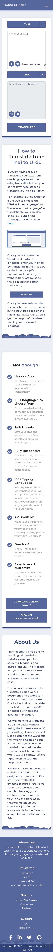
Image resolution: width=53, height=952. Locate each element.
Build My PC (26, 927)
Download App (26, 881)
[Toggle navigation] (47, 5)
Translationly (14, 5)
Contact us (26, 904)
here (10, 223)
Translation (26, 873)
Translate (26, 127)
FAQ (26, 923)
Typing (26, 877)
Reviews (26, 908)
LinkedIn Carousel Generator (26, 885)
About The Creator (26, 900)
